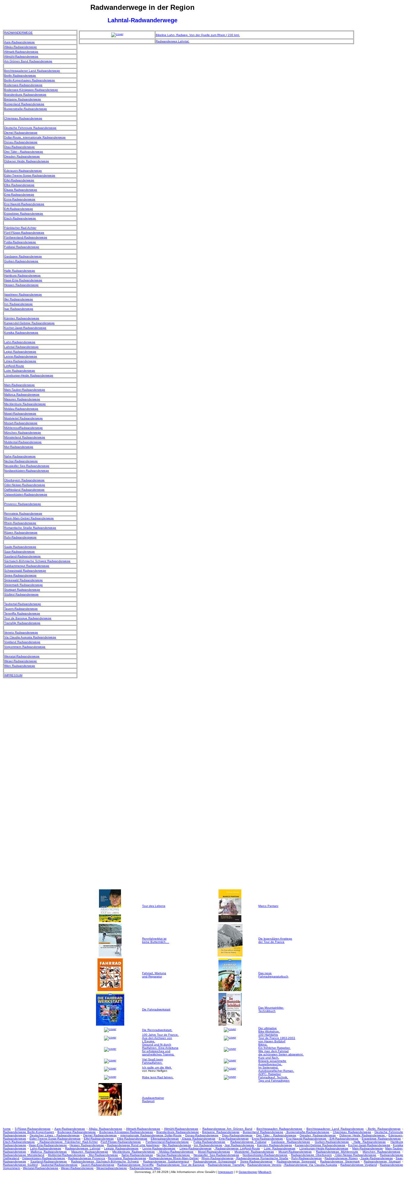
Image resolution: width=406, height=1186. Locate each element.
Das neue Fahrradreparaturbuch (273, 974)
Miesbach (264, 1172)
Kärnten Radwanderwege (21, 318)
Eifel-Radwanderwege (19, 180)
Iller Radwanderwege (18, 299)
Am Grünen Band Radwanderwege (28, 61)
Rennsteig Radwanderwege (23, 513)
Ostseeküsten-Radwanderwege (25, 494)
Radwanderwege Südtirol (20, 1164)
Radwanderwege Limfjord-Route (237, 1148)
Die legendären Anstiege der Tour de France (275, 940)
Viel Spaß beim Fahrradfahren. (152, 1061)
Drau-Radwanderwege (19, 146)
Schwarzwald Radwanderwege (25, 570)
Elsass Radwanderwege (20, 189)
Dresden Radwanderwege (22, 156)
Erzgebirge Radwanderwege (23, 213)
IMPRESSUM (13, 675)
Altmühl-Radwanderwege (21, 56)
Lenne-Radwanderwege (20, 356)
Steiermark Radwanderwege (23, 584)
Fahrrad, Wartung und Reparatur (154, 974)
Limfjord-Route (14, 365)
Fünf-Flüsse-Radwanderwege (24, 232)
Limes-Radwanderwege (20, 361)
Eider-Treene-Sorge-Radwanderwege (29, 175)
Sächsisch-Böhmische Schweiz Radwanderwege (37, 561)
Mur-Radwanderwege (18, 446)
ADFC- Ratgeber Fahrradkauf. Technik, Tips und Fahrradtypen (273, 1077)
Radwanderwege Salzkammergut (166, 1161)
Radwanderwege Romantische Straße (262, 1158)
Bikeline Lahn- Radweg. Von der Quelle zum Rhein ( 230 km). (198, 35)
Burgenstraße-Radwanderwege (25, 108)
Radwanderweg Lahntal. (172, 41)
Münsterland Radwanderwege (24, 437)
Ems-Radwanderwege (19, 194)
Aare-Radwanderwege (19, 42)
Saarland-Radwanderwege (22, 556)
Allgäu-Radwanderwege (20, 46)
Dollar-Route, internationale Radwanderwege (35, 137)
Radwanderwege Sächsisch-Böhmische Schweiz (105, 1161)
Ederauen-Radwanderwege (23, 170)
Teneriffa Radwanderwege (22, 613)
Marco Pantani (268, 906)
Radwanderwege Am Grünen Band (227, 1128)
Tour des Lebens (153, 906)
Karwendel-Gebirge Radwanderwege (29, 323)
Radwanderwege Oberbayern (311, 1155)
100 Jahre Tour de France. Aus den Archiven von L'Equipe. (160, 1038)
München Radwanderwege (22, 432)
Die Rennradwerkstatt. (157, 1030)
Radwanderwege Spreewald (296, 1161)
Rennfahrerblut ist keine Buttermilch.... (155, 940)
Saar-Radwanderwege (19, 551)
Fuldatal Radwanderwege (21, 246)
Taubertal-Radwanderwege (22, 603)
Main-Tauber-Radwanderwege (24, 389)
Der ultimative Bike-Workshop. (269, 1030)
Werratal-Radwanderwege (22, 656)
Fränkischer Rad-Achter (20, 227)
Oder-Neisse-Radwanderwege (24, 484)
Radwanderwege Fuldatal (248, 1141)
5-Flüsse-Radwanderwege (33, 1128)
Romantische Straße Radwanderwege (30, 527)
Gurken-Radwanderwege (21, 261)
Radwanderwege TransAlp (226, 1164)
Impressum (225, 1172)
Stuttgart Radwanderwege (22, 589)
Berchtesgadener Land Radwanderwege (32, 70)
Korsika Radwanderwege (21, 332)
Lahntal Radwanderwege (21, 346)
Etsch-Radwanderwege (20, 218)
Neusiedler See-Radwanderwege (26, 465)
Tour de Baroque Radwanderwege (27, 618)
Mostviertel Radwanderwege (23, 418)
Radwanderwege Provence (86, 1158)
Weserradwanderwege (111, 1168)
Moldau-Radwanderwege (21, 408)
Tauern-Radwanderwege (21, 608)
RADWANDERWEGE (18, 32)
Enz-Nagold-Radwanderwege (24, 204)
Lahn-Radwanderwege (19, 342)
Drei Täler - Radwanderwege (23, 151)
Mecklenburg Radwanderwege (25, 404)
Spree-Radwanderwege (20, 575)
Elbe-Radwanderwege (19, 185)
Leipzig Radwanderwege (121, 1148)
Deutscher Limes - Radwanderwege (55, 1135)
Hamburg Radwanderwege (22, 275)
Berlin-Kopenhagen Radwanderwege (29, 80)
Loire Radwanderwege (19, 370)
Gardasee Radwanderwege (23, 256)
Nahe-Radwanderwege (20, 456)
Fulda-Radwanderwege (20, 242)
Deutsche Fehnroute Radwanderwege (30, 127)
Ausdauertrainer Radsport (153, 1099)
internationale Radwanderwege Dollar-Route (151, 1135)
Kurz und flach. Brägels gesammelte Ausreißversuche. (272, 1061)
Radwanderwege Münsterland (23, 1155)
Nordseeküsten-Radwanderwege (26, 470)
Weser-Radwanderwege (20, 661)
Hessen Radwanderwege (21, 285)
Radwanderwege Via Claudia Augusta (310, 1164)
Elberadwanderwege (165, 1138)
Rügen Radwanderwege (20, 532)
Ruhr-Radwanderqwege (20, 537)
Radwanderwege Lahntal (82, 1148)
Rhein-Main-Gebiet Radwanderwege (29, 518)
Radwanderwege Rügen (341, 1158)
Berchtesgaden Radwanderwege (279, 1128)
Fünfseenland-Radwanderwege (25, 237)
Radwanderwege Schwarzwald (214, 1161)
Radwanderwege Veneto (264, 1164)
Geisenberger (248, 1172)
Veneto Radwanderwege (21, 632)
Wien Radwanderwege (19, 665)
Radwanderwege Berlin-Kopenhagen (28, 1132)
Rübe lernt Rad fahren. (158, 1077)
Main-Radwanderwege (19, 385)
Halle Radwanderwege (19, 270)
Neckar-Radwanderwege (21, 461)
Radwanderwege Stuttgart (382, 1161)
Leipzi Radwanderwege (20, 351)
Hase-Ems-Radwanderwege (23, 280)
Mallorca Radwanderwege (22, 394)
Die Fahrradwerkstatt (156, 1009)
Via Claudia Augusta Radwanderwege (30, 637)
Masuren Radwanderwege (22, 399)
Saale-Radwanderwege (20, 546)
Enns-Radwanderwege (19, 199)
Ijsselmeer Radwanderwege (23, 294)
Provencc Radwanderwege (22, 504)
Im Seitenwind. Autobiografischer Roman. (276, 1069)
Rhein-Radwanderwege (20, 523)
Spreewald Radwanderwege (23, 580)
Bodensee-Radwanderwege (23, 85)
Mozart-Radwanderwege (20, 423)
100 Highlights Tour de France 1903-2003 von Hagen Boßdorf (276, 1038)
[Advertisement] (379, 119)
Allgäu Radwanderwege (105, 1128)
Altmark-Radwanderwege (21, 51)
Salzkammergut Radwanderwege (26, 565)
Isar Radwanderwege (18, 308)
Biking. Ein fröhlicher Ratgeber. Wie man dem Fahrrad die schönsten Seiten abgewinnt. (280, 1049)
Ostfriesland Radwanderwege (24, 489)
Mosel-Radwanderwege (20, 413)
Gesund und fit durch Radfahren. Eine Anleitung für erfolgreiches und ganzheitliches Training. (160, 1049)
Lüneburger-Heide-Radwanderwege (323, 1148)
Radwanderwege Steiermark (340, 1161)
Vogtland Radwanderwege (22, 642)
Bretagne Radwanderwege (22, 99)
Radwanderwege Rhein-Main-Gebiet (174, 1158)
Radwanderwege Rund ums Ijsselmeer (133, 1145)
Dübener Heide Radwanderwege (26, 161)
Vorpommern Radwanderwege (24, 646)
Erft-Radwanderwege (18, 208)
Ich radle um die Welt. (157, 1067)
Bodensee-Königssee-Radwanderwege (31, 89)
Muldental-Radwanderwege (23, 442)
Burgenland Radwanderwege (24, 104)
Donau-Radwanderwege (20, 142)
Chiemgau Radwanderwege (23, 118)
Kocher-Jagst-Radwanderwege (25, 327)
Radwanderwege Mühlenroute (337, 1151)
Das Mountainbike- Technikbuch (271, 1009)
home (7, 1128)
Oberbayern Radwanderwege (24, 480)
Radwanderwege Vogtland (358, 1164)
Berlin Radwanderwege (20, 75)
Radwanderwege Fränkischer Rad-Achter (68, 1141)
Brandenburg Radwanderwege (25, 94)
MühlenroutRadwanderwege (23, 427)
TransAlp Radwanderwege (22, 623)
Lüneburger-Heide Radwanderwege (28, 375)
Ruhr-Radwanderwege (306, 1158)
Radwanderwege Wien (145, 1168)
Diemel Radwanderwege (20, 132)
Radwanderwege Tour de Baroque (180, 1164)
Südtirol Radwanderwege (21, 594)
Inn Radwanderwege (18, 304)
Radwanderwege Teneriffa (135, 1164)
